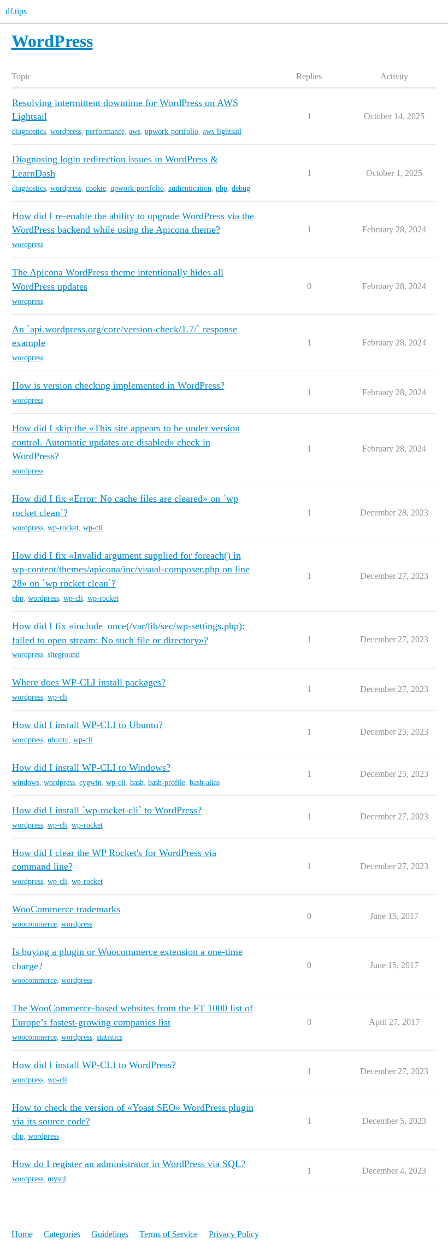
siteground (64, 655)
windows (25, 782)
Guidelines (109, 1234)
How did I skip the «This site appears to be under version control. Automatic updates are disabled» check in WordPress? (126, 442)
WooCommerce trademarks (66, 909)
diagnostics (29, 131)
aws (134, 131)
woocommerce (34, 924)
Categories (62, 1234)
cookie (96, 188)
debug (241, 188)
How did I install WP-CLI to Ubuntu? (87, 724)
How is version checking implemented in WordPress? (118, 385)
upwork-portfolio (171, 131)
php (221, 188)
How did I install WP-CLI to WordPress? (94, 1064)
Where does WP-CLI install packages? (89, 682)
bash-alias (205, 782)
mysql (57, 1179)
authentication (189, 188)
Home (22, 1234)
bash (137, 782)
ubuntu (58, 740)
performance (105, 131)
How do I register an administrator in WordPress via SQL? (128, 1163)
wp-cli (93, 528)
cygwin (90, 782)
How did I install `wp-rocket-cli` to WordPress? (107, 810)
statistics (109, 1037)
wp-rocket (63, 528)
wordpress (65, 131)
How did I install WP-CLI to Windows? (91, 767)
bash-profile (166, 782)
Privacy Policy (234, 1234)
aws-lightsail (222, 131)
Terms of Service (168, 1234)
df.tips (16, 11)
